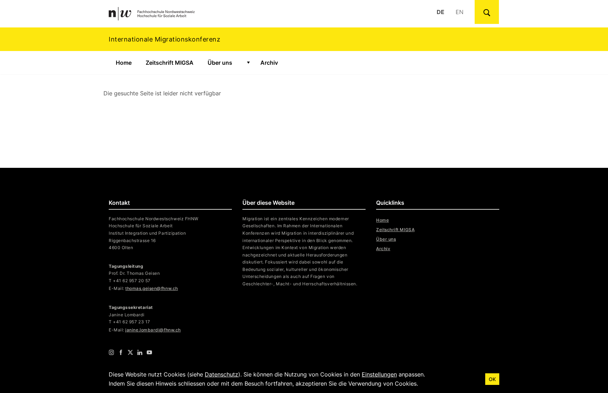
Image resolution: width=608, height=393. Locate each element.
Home (124, 62)
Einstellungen (379, 374)
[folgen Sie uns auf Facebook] (121, 352)
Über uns (220, 62)
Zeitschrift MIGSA (170, 62)
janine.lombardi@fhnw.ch (152, 329)
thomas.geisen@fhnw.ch (151, 288)
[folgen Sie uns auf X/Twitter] (130, 352)
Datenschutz (221, 374)
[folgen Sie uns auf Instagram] (111, 352)
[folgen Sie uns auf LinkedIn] (139, 352)
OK (492, 379)
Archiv (269, 62)
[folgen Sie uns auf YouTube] (149, 352)
